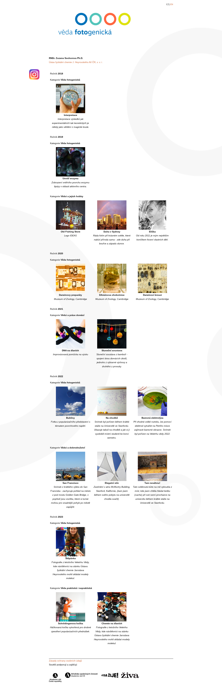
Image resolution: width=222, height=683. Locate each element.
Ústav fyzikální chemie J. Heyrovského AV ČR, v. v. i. (76, 62)
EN (171, 4)
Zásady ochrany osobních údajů (65, 660)
